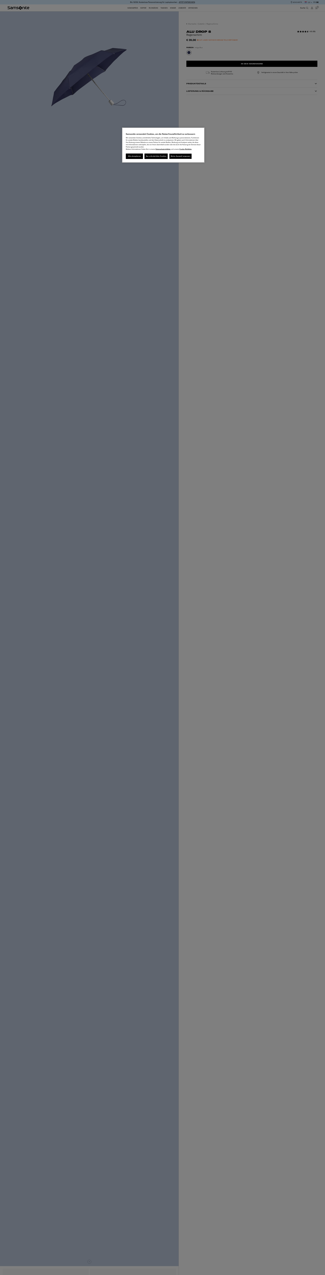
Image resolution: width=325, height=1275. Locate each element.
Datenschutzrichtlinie (163, 149)
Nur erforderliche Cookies (156, 156)
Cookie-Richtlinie (185, 149)
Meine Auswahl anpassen (180, 156)
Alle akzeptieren (134, 156)
